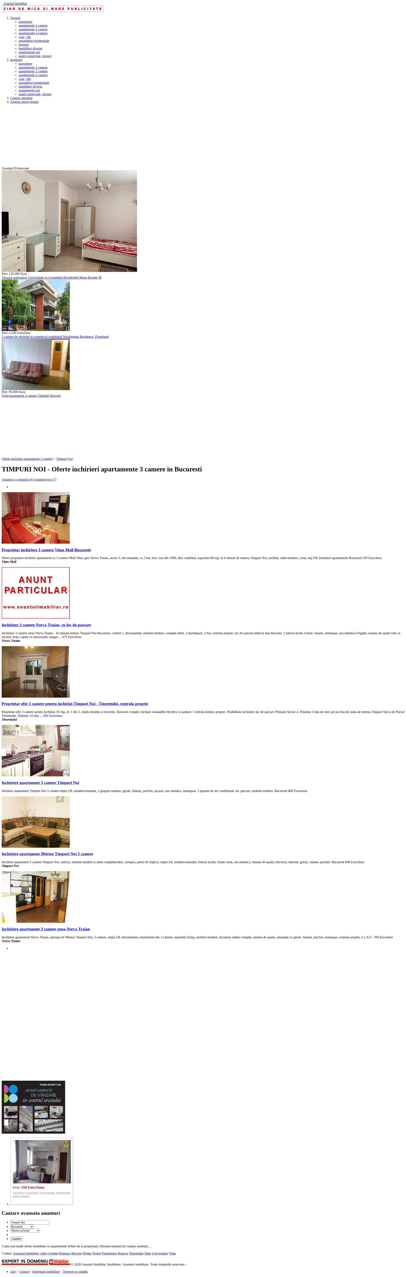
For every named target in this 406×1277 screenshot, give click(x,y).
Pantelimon (109, 1253)
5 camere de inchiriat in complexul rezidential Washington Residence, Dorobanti (55, 336)
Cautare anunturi (21, 98)
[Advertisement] (128, 136)
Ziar (13, 1271)
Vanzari (15, 18)
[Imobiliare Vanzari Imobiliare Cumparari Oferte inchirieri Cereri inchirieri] (25, 1230)
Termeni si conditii (75, 1271)
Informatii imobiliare (46, 1271)
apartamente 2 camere (33, 25)
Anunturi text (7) (45, 479)
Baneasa (64, 1253)
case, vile (25, 37)
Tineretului (136, 1253)
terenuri (24, 44)
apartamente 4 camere (33, 33)
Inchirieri (16, 60)
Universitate (160, 1253)
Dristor (87, 1253)
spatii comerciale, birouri (35, 56)
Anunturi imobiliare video (30, 1253)
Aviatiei (53, 1253)
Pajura (97, 1253)
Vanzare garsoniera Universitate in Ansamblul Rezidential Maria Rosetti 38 (52, 277)
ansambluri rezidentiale (34, 41)
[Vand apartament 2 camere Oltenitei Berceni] (36, 389)
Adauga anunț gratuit (24, 102)
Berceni (76, 1253)
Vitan (172, 1253)
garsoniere (25, 22)
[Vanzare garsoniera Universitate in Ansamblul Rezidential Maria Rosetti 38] (69, 271)
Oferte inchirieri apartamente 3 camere (27, 459)
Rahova (123, 1253)
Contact (24, 1271)
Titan (147, 1253)
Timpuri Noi (64, 459)
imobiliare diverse (30, 48)
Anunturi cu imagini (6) (17, 479)
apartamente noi (29, 52)
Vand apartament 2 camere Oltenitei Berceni (31, 396)
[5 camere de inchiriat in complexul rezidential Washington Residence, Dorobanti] (36, 330)
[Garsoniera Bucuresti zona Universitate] (42, 1204)
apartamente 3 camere (33, 29)
